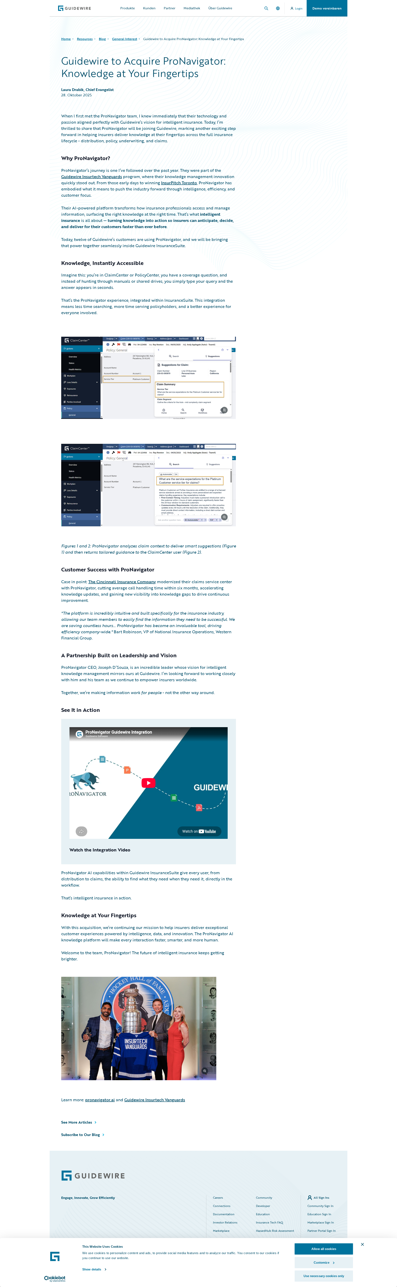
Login (299, 8)
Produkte (127, 8)
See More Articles (76, 1122)
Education (263, 1214)
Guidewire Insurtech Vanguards (91, 176)
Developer (263, 1206)
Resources (85, 38)
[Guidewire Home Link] (93, 1176)
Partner (169, 8)
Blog (102, 38)
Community (264, 1197)
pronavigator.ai (100, 1100)
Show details (91, 1269)
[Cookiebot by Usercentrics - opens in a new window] (55, 1279)
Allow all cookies (323, 1249)
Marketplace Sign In (320, 1222)
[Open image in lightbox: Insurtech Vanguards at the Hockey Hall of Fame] (148, 1029)
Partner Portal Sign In (321, 1230)
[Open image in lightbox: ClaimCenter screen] (148, 378)
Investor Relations (225, 1222)
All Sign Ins (321, 1197)
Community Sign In (320, 1206)
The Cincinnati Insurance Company (122, 581)
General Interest (124, 38)
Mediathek (192, 8)
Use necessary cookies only (324, 1276)
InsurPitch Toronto (179, 183)
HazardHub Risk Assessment (275, 1230)
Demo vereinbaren (327, 8)
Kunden (149, 8)
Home (66, 38)
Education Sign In (319, 1214)
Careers (218, 1197)
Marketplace (221, 1230)
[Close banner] (362, 1244)
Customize (321, 1262)
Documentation (223, 1214)
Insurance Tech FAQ (269, 1222)
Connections (221, 1206)
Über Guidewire (220, 8)
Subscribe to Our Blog (80, 1134)
